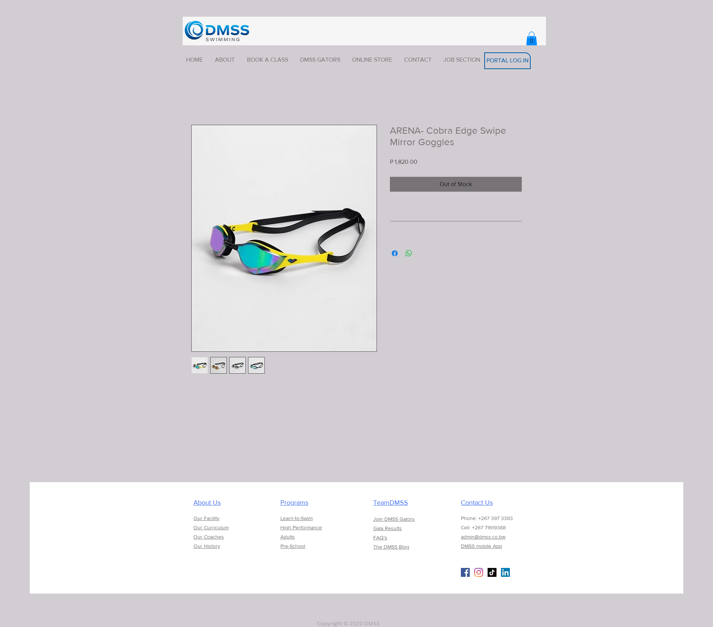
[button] (531, 38)
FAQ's (380, 537)
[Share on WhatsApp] (408, 253)
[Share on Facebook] (394, 253)
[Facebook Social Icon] (465, 572)
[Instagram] (478, 572)
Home (199, 98)
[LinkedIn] (505, 572)
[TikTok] (492, 572)
